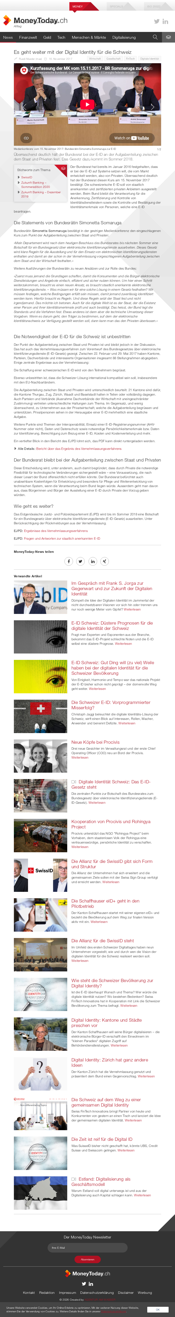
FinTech (130, 58)
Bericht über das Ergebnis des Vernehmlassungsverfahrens (79, 448)
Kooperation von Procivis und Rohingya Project (110, 824)
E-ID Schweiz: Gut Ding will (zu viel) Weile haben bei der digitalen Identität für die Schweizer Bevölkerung (112, 668)
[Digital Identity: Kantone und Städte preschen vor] (40, 1034)
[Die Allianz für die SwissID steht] (40, 954)
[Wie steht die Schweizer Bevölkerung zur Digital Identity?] (40, 994)
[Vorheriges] (23, 107)
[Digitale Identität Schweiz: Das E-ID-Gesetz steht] (40, 795)
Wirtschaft (95, 58)
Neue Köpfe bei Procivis (95, 742)
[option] (87, 106)
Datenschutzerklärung (97, 1292)
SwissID (26, 177)
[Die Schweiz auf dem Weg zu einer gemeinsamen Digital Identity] (40, 1113)
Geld (47, 37)
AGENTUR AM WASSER (100, 1299)
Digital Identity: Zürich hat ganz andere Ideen (109, 1062)
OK (158, 1309)
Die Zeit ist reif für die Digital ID (102, 1139)
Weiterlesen (132, 609)
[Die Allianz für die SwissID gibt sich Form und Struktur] (40, 875)
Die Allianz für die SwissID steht (102, 940)
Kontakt (29, 1292)
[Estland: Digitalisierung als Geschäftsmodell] (40, 1192)
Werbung (145, 1292)
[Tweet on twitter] (80, 561)
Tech (61, 37)
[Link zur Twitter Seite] (157, 21)
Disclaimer (126, 1292)
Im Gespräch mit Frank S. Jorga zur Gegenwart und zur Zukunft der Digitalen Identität (111, 588)
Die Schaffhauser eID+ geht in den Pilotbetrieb (105, 903)
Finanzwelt (28, 37)
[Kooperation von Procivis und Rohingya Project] (40, 835)
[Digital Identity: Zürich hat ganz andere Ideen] (40, 1073)
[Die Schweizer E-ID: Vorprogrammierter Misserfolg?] (40, 716)
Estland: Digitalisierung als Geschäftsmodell (101, 1181)
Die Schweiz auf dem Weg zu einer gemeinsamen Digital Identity (106, 1102)
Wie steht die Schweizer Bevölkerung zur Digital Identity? (112, 983)
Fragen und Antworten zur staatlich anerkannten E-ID (62, 538)
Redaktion (47, 1292)
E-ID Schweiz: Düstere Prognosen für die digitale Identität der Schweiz (112, 625)
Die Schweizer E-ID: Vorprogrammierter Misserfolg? (110, 704)
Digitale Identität (149, 58)
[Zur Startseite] (87, 1273)
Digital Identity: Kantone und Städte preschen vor (106, 1022)
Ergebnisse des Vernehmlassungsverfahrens (56, 531)
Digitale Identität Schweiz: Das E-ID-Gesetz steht (111, 784)
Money (78, 6)
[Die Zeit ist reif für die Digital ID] (40, 1153)
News (8, 37)
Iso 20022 (154, 6)
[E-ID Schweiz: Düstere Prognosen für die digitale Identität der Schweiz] (40, 636)
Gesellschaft (113, 58)
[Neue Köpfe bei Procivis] (40, 756)
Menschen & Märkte (89, 37)
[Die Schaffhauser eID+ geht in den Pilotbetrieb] (40, 915)
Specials (116, 6)
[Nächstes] (151, 107)
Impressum (67, 1292)
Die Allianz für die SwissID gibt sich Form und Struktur (112, 863)
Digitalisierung (124, 37)
